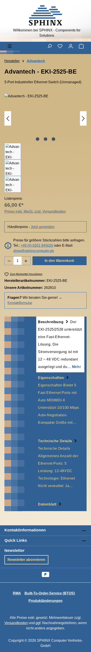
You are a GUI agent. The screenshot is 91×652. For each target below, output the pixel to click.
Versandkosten (16, 623)
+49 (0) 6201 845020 (37, 245)
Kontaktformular (20, 303)
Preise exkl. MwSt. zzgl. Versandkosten (35, 211)
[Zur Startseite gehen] (45, 15)
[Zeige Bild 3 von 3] (53, 139)
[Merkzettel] (60, 46)
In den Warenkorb (59, 261)
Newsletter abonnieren (26, 559)
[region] (45, 143)
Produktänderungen (45, 601)
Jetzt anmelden (43, 227)
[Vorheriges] (7, 118)
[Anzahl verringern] (9, 260)
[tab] (60, 344)
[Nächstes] (83, 118)
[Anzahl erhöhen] (26, 260)
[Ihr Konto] (70, 46)
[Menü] (9, 46)
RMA (17, 593)
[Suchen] (49, 46)
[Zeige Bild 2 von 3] (45, 139)
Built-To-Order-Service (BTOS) (50, 593)
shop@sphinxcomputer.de (33, 251)
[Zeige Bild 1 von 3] (37, 139)
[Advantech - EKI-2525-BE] (45, 118)
